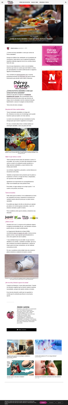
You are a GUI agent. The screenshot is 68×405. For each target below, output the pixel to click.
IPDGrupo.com (24, 76)
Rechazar (51, 402)
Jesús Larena (14, 48)
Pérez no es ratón (24, 2)
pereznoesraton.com (22, 74)
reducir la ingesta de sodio (20, 233)
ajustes (6, 403)
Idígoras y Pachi (44, 2)
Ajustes (59, 402)
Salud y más (34, 2)
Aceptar (43, 402)
